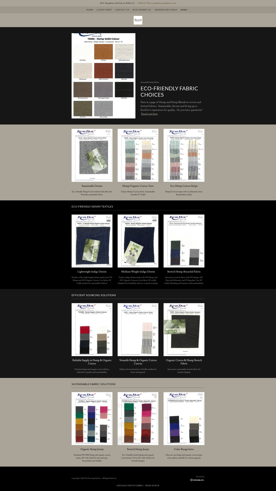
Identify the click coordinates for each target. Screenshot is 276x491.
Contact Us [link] (122, 10)
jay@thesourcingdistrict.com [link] (164, 3)
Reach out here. (149, 114)
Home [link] (90, 10)
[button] (185, 10)
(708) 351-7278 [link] (144, 3)
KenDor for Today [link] (166, 10)
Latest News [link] (104, 10)
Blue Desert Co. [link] (142, 10)
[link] (138, 19)
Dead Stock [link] (152, 486)
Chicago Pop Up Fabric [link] (130, 486)
